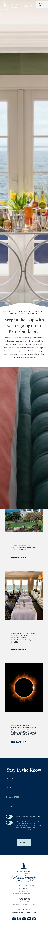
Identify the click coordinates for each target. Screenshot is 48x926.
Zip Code (10, 806)
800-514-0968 (24, 909)
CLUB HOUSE (24, 901)
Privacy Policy (35, 816)
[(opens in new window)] (24, 878)
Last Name (10, 788)
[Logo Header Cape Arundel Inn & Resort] (5, 6)
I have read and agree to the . (27, 816)
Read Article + (18, 557)
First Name (11, 779)
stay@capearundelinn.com (24, 912)
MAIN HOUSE (24, 891)
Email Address (12, 797)
